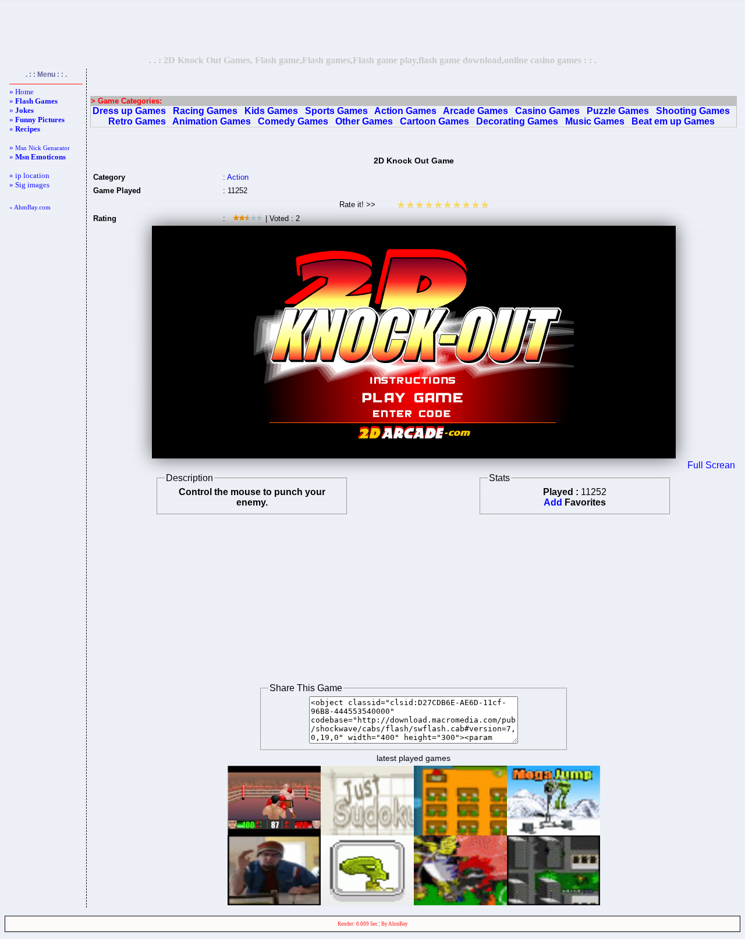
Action (238, 177)
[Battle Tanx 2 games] (553, 902)
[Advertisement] (372, 27)
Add (553, 502)
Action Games (405, 111)
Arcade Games (475, 111)
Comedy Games (293, 121)
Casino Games (547, 111)
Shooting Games (693, 111)
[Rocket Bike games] (367, 902)
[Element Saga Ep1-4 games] (460, 902)
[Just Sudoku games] (367, 832)
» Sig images (29, 184)
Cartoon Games (434, 121)
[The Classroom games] (460, 832)
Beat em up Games (673, 121)
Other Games (364, 121)
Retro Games (137, 121)
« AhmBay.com (30, 207)
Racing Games (205, 111)
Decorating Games (517, 121)
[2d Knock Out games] (274, 832)
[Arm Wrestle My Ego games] (274, 902)
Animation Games (211, 121)
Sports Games (336, 111)
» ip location (29, 175)
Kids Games (271, 111)
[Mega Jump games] (553, 832)
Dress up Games (129, 111)
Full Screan (711, 465)
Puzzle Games (618, 111)
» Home (21, 91)
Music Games (595, 121)
